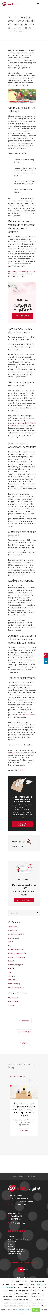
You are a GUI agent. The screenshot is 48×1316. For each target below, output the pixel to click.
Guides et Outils (13, 1001)
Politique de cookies (23, 1310)
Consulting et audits (15, 934)
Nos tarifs (12, 1241)
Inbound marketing (15, 1249)
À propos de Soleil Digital (18, 1239)
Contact (11, 1246)
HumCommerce (27, 715)
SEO (24, 31)
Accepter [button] (36, 1310)
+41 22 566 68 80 (18, 1204)
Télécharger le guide (24, 900)
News (10, 961)
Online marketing (14, 965)
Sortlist (10, 753)
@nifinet (22, 770)
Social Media (12, 984)
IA (9, 946)
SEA (9, 972)
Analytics (11, 930)
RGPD (10, 968)
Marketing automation (15, 953)
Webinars (11, 1005)
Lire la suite (24, 1131)
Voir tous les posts (17, 1076)
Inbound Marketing (14, 949)
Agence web (12, 927)
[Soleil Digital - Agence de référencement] (10, 4)
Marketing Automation (16, 1251)
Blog (21, 31)
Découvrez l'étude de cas (22, 316)
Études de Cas (13, 998)
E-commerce (12, 938)
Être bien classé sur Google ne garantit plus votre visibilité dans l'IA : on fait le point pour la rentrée (24, 1109)
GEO (9, 942)
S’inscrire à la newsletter (22, 824)
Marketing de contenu (15, 957)
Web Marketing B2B (15, 988)
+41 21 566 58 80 (18, 1223)
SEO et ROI (12, 980)
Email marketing (14, 1254)
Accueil (11, 1237)
